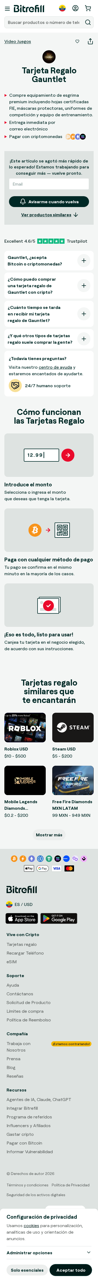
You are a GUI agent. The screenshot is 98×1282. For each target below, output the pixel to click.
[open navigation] (7, 8)
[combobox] (44, 22)
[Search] (87, 22)
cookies (31, 1225)
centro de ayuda (55, 367)
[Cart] (88, 8)
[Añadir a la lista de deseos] (77, 41)
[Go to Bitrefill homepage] (29, 8)
